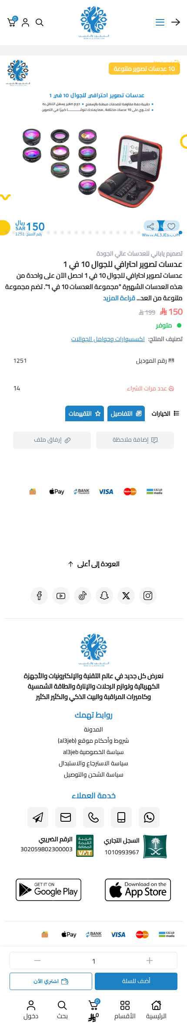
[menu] (160, 22)
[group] (93, 149)
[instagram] (148, 595)
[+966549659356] (149, 817)
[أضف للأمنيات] (171, 226)
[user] (25, 23)
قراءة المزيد (119, 298)
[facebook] (39, 595)
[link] (93, 652)
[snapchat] (104, 595)
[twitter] (126, 595)
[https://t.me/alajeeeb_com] (37, 817)
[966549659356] (93, 817)
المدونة (93, 729)
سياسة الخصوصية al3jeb (93, 752)
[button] (180, 232)
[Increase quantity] (149, 960)
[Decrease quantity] (37, 960)
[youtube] (61, 595)
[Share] (150, 226)
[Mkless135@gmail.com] (65, 817)
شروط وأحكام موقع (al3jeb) (93, 741)
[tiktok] (82, 595)
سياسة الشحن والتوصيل (94, 774)
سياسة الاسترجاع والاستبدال (93, 763)
